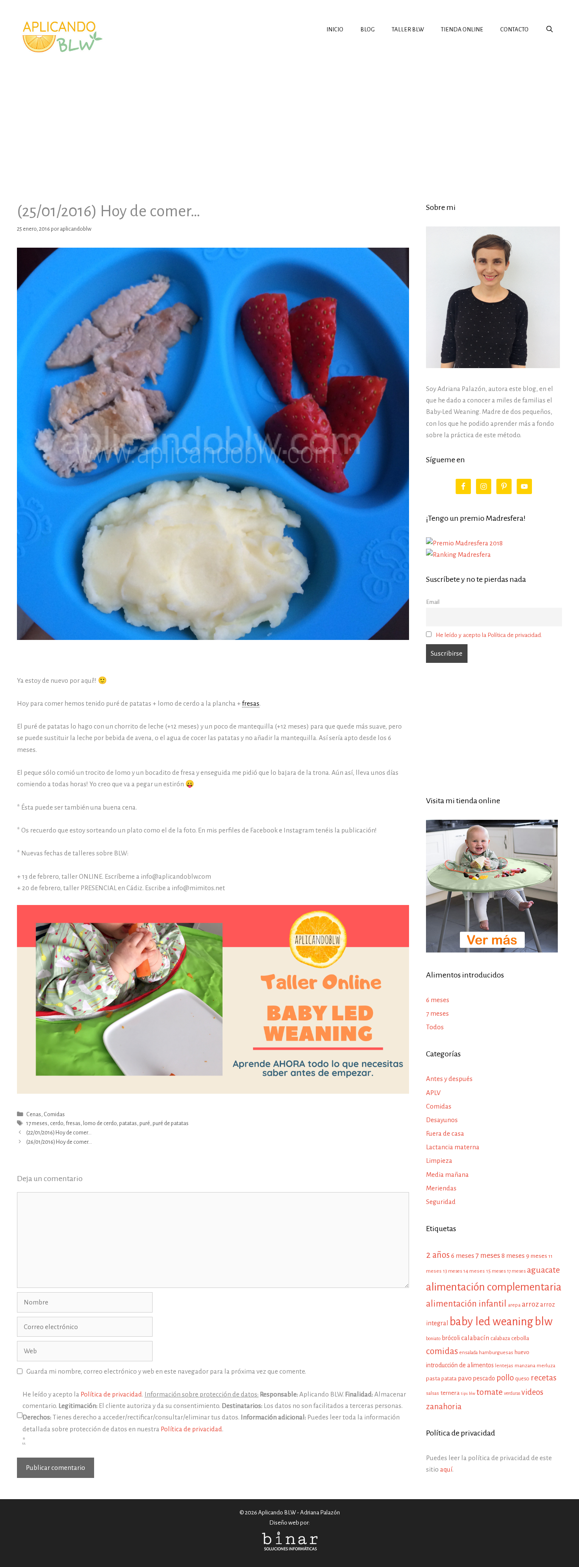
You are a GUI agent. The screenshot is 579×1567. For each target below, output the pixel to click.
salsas (432, 1393)
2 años (438, 1255)
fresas (73, 1123)
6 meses (437, 999)
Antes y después (449, 1078)
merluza (546, 1366)
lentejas (504, 1366)
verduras (512, 1393)
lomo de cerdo (100, 1123)
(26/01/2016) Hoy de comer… (59, 1142)
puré (144, 1123)
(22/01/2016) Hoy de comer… (59, 1132)
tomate (489, 1392)
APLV (433, 1092)
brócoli (451, 1338)
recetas (544, 1377)
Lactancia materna (452, 1147)
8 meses (513, 1255)
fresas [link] (250, 703)
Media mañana (447, 1174)
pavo (465, 1378)
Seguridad (441, 1201)
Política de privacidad (111, 1394)
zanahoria (444, 1406)
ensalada (468, 1352)
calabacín (475, 1337)
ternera (449, 1393)
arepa (514, 1305)
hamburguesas (496, 1352)
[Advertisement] (289, 120)
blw (543, 1322)
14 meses (474, 1271)
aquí (446, 1469)
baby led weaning (491, 1322)
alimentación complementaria (494, 1287)
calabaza (500, 1338)
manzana (525, 1366)
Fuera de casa (445, 1133)
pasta (433, 1378)
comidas (442, 1351)
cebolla (520, 1338)
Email (433, 602)
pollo (505, 1377)
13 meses (452, 1271)
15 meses (496, 1271)
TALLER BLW (408, 29)
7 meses (437, 1013)
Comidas (54, 1114)
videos (532, 1392)
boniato (433, 1338)
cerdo (56, 1123)
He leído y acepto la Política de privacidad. (489, 635)
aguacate (543, 1269)
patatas (128, 1123)
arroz (530, 1304)
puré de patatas (171, 1123)
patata (449, 1378)
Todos (435, 1027)
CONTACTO (514, 29)
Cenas (33, 1114)
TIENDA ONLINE (462, 29)
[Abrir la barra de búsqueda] (549, 29)
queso (522, 1379)
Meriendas (441, 1188)
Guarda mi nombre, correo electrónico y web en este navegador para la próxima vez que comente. (166, 1371)
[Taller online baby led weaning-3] (213, 1091)
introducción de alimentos (460, 1365)
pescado (484, 1378)
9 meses (536, 1256)
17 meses (36, 1123)
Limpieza (439, 1160)
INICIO (334, 29)
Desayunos (442, 1119)
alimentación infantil (466, 1304)
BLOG (367, 29)
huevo (522, 1352)
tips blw (468, 1393)
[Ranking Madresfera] (458, 554)
